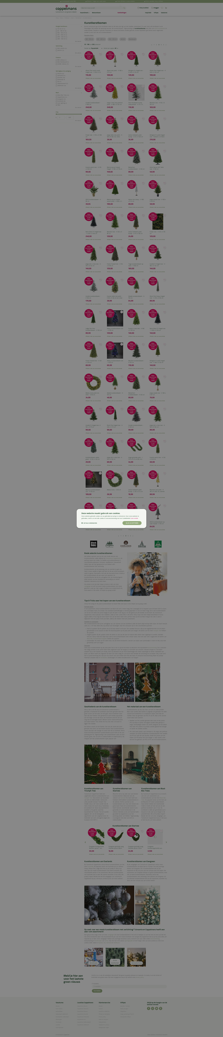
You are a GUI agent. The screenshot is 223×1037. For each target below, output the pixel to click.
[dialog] (111, 518)
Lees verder (134, 518)
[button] (89, 523)
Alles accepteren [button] (132, 523)
